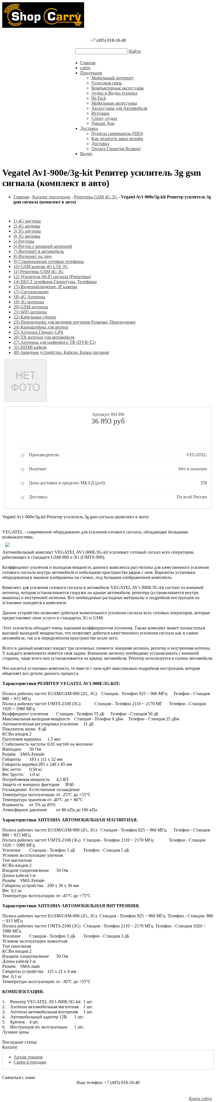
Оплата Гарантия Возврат (116, 148)
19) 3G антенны (29, 301)
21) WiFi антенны (30, 312)
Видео (86, 153)
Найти (135, 51)
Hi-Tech (98, 98)
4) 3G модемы (27, 236)
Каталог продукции (51, 196)
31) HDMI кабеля (30, 347)
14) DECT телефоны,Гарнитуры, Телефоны (55, 281)
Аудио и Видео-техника (114, 93)
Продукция (91, 72)
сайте (85, 67)
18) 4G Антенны (29, 296)
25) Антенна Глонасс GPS (38, 332)
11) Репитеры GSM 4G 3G (39, 271)
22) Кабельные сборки (35, 317)
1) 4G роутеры (27, 221)
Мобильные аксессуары (114, 103)
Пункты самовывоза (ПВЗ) (117, 133)
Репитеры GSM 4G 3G (95, 196)
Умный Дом (102, 123)
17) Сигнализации (31, 291)
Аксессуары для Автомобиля (119, 108)
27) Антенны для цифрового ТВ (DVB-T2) (55, 342)
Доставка (89, 128)
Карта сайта (200, 1098)
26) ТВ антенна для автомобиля (44, 337)
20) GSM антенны (31, 306)
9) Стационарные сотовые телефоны (49, 261)
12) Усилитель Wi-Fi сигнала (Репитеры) (52, 276)
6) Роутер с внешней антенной (43, 246)
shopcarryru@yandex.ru (108, 1092)
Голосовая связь (106, 83)
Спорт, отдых (104, 118)
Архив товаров (28, 1057)
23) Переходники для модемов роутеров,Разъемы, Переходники (75, 322)
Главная (87, 62)
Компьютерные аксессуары (117, 88)
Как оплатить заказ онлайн (117, 138)
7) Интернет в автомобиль (39, 251)
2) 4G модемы (27, 226)
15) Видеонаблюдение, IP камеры (45, 286)
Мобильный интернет (112, 77)
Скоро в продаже (30, 1062)
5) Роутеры (24, 241)
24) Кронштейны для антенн (41, 327)
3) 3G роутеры (27, 231)
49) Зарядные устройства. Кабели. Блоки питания (61, 352)
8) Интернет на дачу (33, 256)
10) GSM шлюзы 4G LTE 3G (41, 266)
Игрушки (100, 113)
